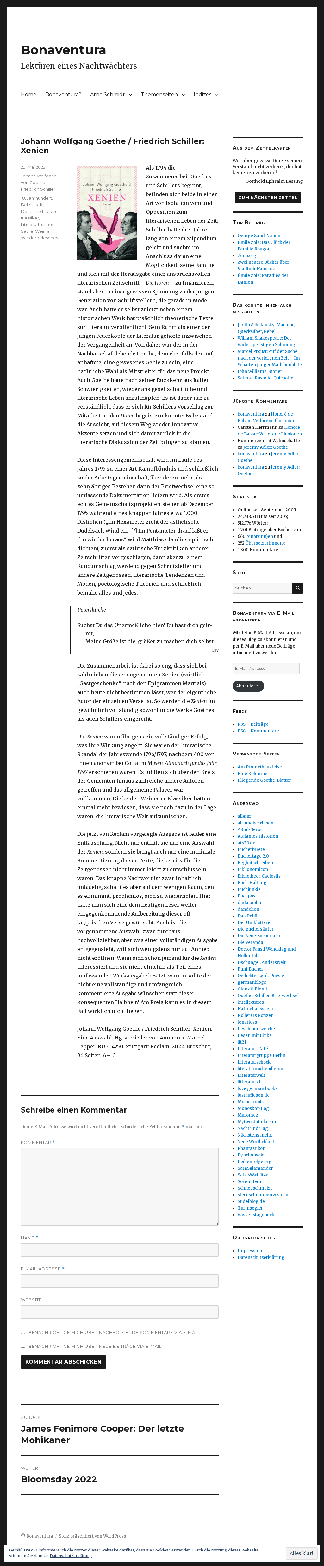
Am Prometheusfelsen (261, 767)
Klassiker (30, 217)
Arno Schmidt (107, 94)
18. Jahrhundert (36, 197)
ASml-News (249, 829)
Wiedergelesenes (39, 237)
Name (30, 1238)
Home (28, 94)
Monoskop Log (253, 1108)
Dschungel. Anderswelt (262, 962)
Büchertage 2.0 (253, 856)
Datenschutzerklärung (261, 1257)
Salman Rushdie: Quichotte (265, 378)
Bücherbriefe (251, 849)
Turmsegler (250, 1208)
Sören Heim (250, 1181)
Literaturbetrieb (37, 224)
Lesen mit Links (254, 1035)
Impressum (250, 1251)
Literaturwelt (251, 1075)
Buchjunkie (249, 889)
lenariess (247, 1022)
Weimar (43, 231)
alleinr (244, 816)
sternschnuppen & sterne (264, 1195)
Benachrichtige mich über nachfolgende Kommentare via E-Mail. (114, 1332)
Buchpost (247, 896)
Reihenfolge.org (254, 1161)
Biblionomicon (253, 869)
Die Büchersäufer (256, 929)
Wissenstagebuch (256, 1215)
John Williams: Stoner (260, 371)
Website (31, 1299)
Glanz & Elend (252, 989)
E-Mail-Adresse (43, 1269)
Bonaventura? (63, 94)
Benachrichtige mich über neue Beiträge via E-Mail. (95, 1346)
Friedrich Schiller (38, 189)
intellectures (251, 1002)
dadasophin (250, 902)
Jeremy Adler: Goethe (265, 447)
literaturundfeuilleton (260, 1068)
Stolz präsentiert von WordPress (92, 1536)
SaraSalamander (255, 1168)
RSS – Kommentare (258, 731)
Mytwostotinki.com (257, 1122)
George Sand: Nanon (259, 235)
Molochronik (251, 1102)
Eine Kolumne (252, 773)
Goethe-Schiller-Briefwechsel (268, 995)
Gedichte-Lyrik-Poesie (261, 975)
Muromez (248, 1115)
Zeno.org (247, 255)
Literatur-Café (253, 1048)
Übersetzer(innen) (265, 543)
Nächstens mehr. (255, 1135)
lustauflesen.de (254, 1095)
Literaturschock (254, 1062)
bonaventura (251, 414)
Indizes (202, 94)
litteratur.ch (250, 1082)
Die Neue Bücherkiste (260, 936)
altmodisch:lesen (255, 823)
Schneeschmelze (255, 1188)
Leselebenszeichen (258, 1029)
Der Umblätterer (255, 922)
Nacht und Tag (253, 1128)
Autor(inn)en (259, 536)
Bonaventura (63, 50)
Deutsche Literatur (40, 211)
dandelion (248, 909)
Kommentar (38, 1142)
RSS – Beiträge (253, 724)
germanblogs (252, 982)
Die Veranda (250, 942)
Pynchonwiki (251, 1155)
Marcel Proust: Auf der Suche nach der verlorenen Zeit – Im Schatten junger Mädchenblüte (270, 358)
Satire (27, 231)
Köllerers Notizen (256, 1015)
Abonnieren (248, 686)
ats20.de (246, 843)
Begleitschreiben (255, 863)
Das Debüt (248, 916)
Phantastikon (251, 1148)
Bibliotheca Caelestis (259, 876)
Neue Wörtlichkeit (256, 1141)
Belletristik (32, 204)
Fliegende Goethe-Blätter (264, 780)
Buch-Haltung (252, 882)
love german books (257, 1088)
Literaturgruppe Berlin (261, 1055)
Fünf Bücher (250, 969)
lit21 (242, 1042)
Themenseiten (159, 94)
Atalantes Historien (258, 836)
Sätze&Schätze (253, 1175)
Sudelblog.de (251, 1201)
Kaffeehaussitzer (256, 1009)
